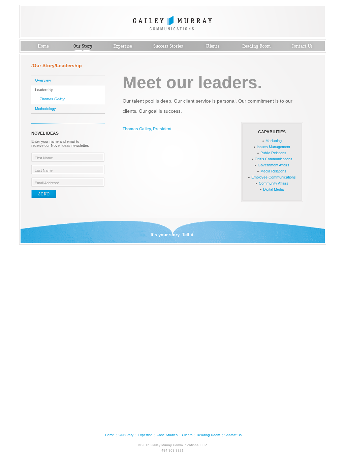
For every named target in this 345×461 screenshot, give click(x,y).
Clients (213, 46)
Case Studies (168, 46)
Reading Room (256, 46)
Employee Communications (273, 177)
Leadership (44, 90)
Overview (43, 80)
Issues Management (273, 147)
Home (44, 46)
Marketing (273, 141)
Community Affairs (273, 183)
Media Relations (273, 171)
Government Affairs (273, 165)
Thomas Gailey (52, 99)
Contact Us (302, 46)
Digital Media (273, 189)
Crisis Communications (273, 159)
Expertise (122, 46)
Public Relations (273, 153)
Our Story (83, 46)
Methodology (45, 109)
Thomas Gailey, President (147, 129)
